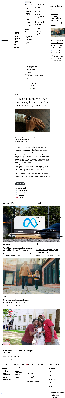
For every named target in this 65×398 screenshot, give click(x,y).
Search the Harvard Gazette (35, 75)
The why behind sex (44, 214)
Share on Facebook (23, 190)
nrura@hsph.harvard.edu (30, 137)
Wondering (39, 12)
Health (4, 296)
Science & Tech (6, 244)
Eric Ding (30, 149)
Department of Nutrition (31, 150)
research (19, 149)
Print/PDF (21, 197)
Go (59, 78)
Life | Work (30, 377)
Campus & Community (8, 346)
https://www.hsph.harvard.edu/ (22, 139)
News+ (16, 94)
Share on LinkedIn (23, 192)
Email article (21, 195)
